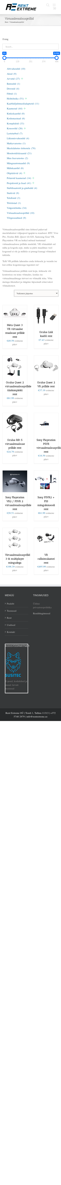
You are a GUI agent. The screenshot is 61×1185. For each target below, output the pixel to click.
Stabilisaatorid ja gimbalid (22, 188)
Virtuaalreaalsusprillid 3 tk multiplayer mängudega (17, 558)
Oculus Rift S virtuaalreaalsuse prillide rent (15, 443)
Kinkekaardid (16, 113)
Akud (11, 73)
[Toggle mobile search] (47, 5)
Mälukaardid (15, 168)
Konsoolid (15, 128)
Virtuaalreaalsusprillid (20, 212)
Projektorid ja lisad (19, 183)
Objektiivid (14, 173)
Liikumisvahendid (18, 138)
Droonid (13, 88)
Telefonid (13, 197)
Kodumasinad (16, 118)
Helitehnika (15, 98)
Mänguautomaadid (18, 163)
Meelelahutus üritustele (21, 148)
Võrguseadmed (16, 217)
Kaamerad (14, 108)
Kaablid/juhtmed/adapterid (23, 103)
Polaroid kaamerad (19, 178)
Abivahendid (16, 68)
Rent (9, 617)
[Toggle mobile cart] (54, 8)
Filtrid (12, 93)
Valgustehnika (17, 207)
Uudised (11, 624)
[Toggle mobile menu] (54, 5)
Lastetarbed (14, 133)
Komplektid (15, 123)
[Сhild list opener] (22, 79)
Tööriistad (14, 203)
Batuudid (13, 83)
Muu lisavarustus (17, 158)
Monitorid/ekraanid (19, 153)
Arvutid (13, 78)
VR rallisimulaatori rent (46, 558)
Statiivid (13, 193)
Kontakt (11, 631)
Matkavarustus (16, 143)
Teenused (11, 610)
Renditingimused (41, 613)
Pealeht (10, 603)
